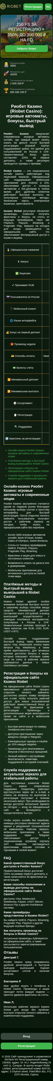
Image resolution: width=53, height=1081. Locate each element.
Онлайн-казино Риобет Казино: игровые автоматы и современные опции (28, 453)
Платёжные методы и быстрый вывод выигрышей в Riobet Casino (28, 462)
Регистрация (33, 6)
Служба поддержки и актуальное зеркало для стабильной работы (27, 477)
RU (48, 6)
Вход (26, 1036)
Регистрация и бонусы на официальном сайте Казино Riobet (28, 470)
